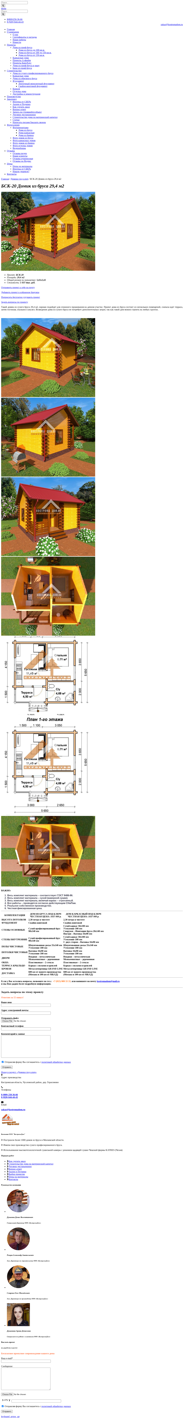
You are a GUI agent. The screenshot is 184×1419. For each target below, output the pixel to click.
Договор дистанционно (24, 114)
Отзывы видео (20, 153)
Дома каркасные (26, 132)
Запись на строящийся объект (27, 112)
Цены (10, 163)
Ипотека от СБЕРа (22, 101)
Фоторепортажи (20, 127)
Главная (11, 29)
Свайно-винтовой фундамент (32, 86)
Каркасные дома (21, 58)
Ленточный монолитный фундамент (36, 83)
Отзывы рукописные (23, 158)
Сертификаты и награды (25, 37)
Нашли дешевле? (21, 171)
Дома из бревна (26, 135)
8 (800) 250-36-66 (9, 1094)
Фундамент (18, 81)
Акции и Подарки (21, 104)
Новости (17, 42)
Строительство (14, 70)
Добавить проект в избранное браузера (20, 292)
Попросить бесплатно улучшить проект (20, 297)
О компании (13, 32)
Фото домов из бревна (23, 143)
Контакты (12, 174)
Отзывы (11, 151)
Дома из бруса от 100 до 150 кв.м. (34, 52)
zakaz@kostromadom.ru (172, 24)
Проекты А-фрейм (22, 60)
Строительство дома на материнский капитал (35, 117)
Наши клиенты (20, 156)
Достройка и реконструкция (26, 94)
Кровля (16, 89)
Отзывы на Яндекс (22, 161)
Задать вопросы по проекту (14, 302)
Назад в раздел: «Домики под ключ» (19, 1072)
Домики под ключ (19, 179)
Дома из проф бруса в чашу (26, 65)
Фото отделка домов (23, 145)
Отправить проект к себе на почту (18, 287)
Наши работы (19, 39)
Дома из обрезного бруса (25, 78)
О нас (15, 34)
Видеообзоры (19, 148)
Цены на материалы (22, 166)
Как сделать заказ (21, 107)
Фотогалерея (13, 125)
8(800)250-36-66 (14, 19)
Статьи (16, 120)
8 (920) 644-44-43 (15, 22)
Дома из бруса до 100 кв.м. (31, 50)
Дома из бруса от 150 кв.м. (31, 55)
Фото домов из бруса (23, 138)
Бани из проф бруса (22, 68)
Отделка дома (19, 91)
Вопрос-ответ (19, 109)
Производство (14, 96)
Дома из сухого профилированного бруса (33, 73)
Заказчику (12, 99)
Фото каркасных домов (24, 140)
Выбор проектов (16, 1174)
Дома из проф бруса (22, 47)
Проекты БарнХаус (22, 63)
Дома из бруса (25, 130)
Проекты (11, 45)
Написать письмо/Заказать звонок (29, 122)
